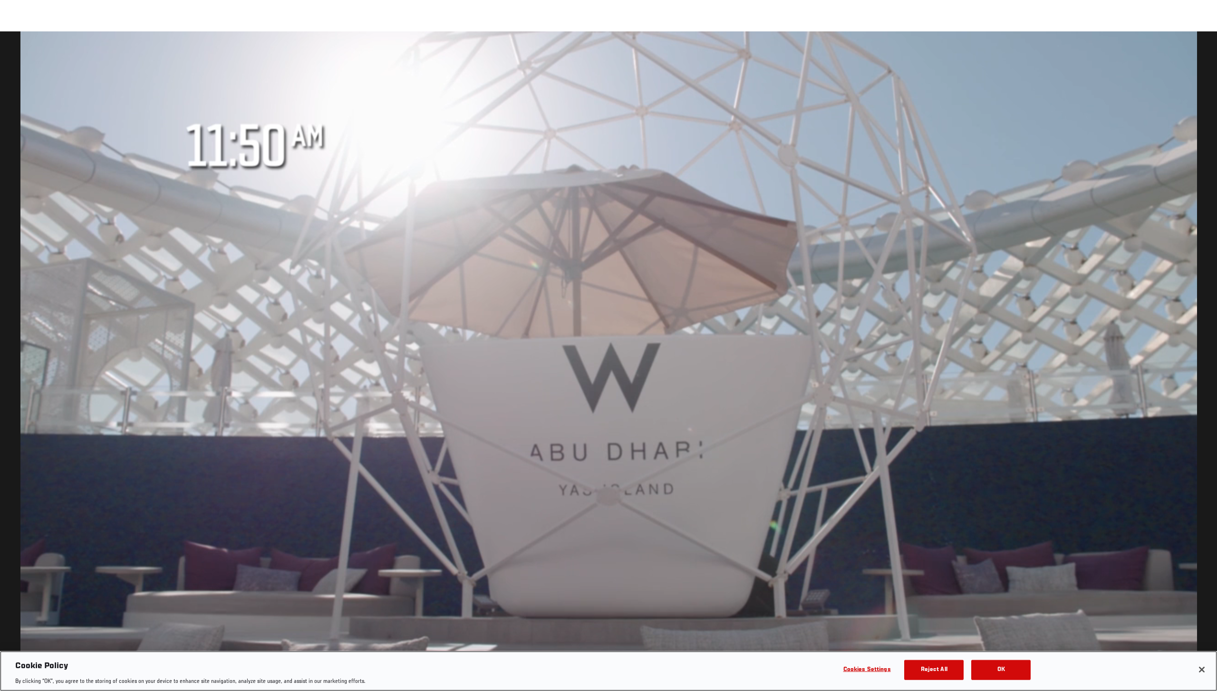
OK (1001, 669)
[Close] (1201, 669)
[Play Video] (608, 363)
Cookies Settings (867, 669)
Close (1199, 50)
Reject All (934, 669)
